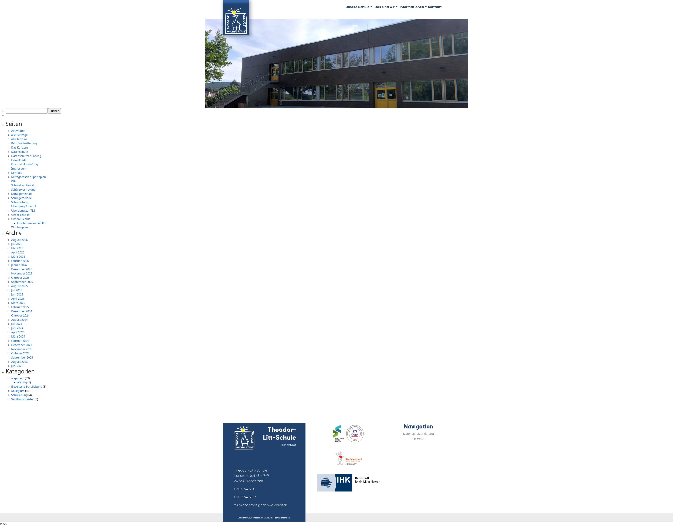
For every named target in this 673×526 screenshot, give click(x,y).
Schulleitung (19, 395)
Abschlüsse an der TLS (31, 223)
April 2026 (17, 252)
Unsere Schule (20, 219)
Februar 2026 (20, 261)
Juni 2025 (17, 294)
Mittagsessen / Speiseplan (28, 177)
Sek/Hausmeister (22, 399)
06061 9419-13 (245, 497)
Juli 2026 (16, 244)
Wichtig (22, 382)
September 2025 (22, 282)
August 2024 (19, 320)
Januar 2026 (19, 265)
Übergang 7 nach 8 (23, 206)
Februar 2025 (20, 307)
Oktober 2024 (20, 315)
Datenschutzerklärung (26, 156)
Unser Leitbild (20, 215)
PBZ (13, 181)
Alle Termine (19, 139)
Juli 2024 (16, 324)
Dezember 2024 (21, 311)
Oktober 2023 (20, 353)
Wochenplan (19, 227)
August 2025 (19, 286)
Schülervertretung (23, 189)
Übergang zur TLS (23, 210)
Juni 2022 (17, 366)
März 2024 (18, 336)
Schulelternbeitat (22, 185)
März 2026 (18, 257)
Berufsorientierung (24, 143)
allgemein (17, 378)
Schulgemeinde (21, 194)
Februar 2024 (20, 341)
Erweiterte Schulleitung (26, 387)
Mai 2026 (17, 248)
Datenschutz (19, 152)
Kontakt (435, 7)
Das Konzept (19, 147)
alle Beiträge (19, 135)
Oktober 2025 (20, 278)
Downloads (18, 160)
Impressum (18, 168)
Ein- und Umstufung (24, 164)
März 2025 (18, 303)
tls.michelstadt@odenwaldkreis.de (261, 505)
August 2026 (19, 240)
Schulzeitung (19, 202)
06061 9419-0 (244, 489)
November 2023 (21, 349)
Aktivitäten (18, 131)
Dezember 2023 (21, 345)
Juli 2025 (16, 290)
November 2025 (21, 273)
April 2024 (17, 332)
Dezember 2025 (21, 269)
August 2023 (19, 362)
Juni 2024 (17, 328)
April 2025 (17, 299)
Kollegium (18, 391)
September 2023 (22, 357)
